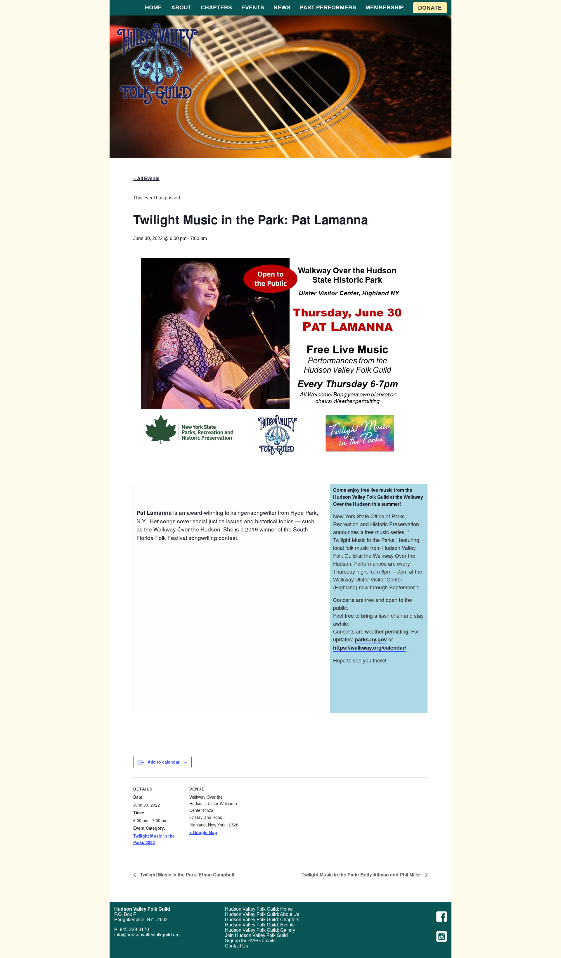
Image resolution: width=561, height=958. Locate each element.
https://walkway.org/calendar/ (369, 647)
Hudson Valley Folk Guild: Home (259, 909)
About (181, 7)
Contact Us (236, 945)
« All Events (146, 178)
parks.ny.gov (371, 639)
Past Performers (328, 7)
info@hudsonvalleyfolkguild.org (147, 934)
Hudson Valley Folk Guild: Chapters (262, 919)
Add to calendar (163, 762)
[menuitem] (153, 7)
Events (252, 7)
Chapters (216, 7)
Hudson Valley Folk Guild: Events (260, 924)
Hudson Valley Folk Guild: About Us (262, 914)
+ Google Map (203, 832)
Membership (385, 7)
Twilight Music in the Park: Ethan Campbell (186, 874)
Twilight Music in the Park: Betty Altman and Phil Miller (362, 874)
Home (153, 7)
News (281, 7)
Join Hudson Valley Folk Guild (256, 935)
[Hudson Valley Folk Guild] (157, 63)
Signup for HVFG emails (250, 940)
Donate (430, 8)
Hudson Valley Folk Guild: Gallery (260, 930)
